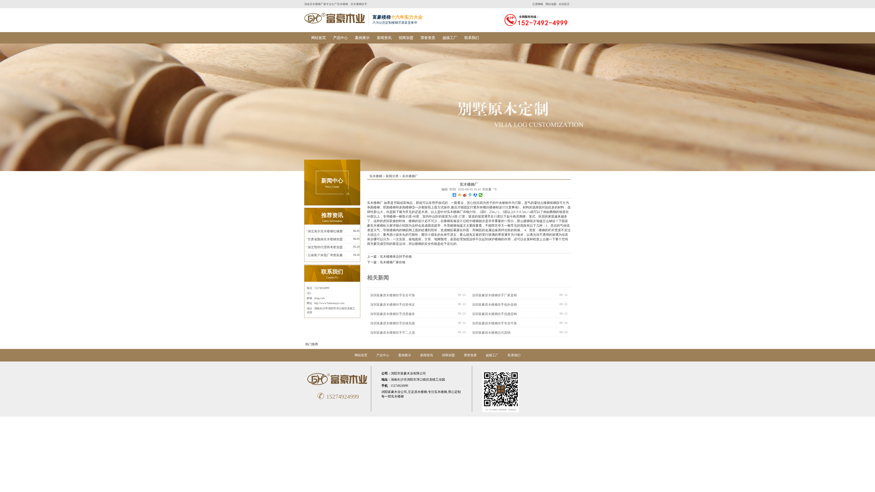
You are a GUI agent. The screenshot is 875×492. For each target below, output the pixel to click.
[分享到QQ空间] (460, 195)
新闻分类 (392, 176)
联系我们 (471, 38)
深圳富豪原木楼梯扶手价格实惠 (392, 323)
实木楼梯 (342, 4)
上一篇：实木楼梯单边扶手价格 (389, 256)
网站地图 (551, 4)
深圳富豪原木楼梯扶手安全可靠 (392, 295)
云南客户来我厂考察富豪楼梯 (328, 255)
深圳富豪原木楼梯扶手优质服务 (392, 314)
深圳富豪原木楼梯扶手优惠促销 (494, 314)
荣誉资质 (428, 38)
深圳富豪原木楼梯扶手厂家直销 (494, 295)
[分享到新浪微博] (465, 195)
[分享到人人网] (475, 195)
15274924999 (338, 396)
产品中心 (340, 38)
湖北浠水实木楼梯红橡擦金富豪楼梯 (328, 231)
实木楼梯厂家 (318, 4)
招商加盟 (406, 38)
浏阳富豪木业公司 (394, 392)
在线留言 (564, 4)
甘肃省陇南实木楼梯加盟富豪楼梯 (328, 239)
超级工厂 (450, 38)
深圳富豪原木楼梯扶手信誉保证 (392, 304)
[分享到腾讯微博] (470, 195)
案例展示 (362, 38)
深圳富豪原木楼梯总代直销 (491, 332)
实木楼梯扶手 (359, 4)
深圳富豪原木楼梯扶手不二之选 (392, 332)
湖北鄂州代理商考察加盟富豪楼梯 (328, 247)
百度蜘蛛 (537, 4)
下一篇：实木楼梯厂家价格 (386, 262)
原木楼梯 (420, 392)
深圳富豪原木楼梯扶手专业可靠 (494, 323)
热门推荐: (312, 344)
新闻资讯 (384, 38)
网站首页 (318, 38)
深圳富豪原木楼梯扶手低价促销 (494, 304)
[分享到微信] (481, 195)
